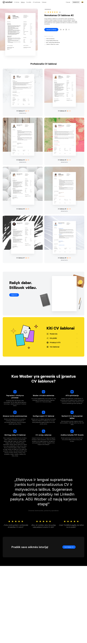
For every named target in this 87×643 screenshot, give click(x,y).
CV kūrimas (16, 2)
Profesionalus (48, 9)
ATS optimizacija (36, 2)
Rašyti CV (14, 295)
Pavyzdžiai (28, 2)
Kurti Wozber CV (69, 547)
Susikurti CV (76, 2)
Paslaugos (44, 2)
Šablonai (23, 2)
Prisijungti (68, 2)
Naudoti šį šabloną (51, 29)
